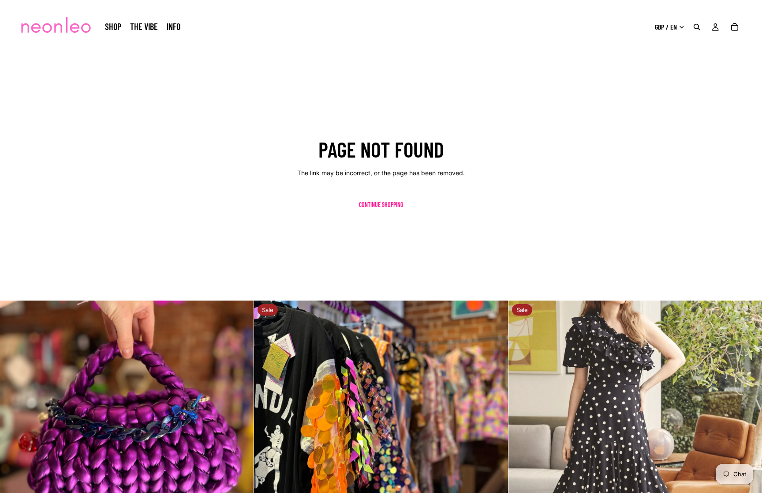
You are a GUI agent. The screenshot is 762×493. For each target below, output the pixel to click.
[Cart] (734, 27)
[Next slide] (495, 427)
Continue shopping (381, 204)
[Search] (696, 27)
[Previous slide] (267, 427)
